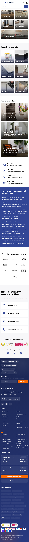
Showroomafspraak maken (15, 476)
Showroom (5, 416)
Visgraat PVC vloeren (7, 443)
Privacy (18, 416)
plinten (25, 211)
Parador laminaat (15, 517)
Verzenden (5, 418)
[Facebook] (2, 404)
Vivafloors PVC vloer (18, 494)
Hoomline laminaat (6, 514)
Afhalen (4, 421)
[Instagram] (6, 404)
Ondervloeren (5, 448)
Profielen (4, 434)
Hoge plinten (5, 436)
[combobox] (12, 6)
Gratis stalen (5, 411)
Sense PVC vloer (6, 503)
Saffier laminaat (5, 517)
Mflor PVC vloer (16, 500)
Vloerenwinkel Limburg (22, 427)
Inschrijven (22, 381)
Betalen (4, 425)
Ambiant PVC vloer (6, 491)
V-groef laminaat (20, 434)
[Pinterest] (10, 404)
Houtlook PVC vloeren (7, 446)
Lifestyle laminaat (17, 514)
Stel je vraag (15, 480)
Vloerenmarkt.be (20, 421)
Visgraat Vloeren (6, 439)
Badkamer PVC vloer (21, 447)
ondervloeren (8, 214)
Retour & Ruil (5, 423)
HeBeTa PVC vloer (6, 500)
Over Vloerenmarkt (21, 414)
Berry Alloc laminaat (20, 505)
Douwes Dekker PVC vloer (8, 497)
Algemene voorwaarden (19, 424)
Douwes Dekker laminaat (7, 505)
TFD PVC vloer (19, 497)
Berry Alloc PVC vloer (7, 508)
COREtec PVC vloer (18, 511)
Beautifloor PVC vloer (7, 511)
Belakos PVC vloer (17, 491)
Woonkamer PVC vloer (22, 445)
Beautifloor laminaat (18, 508)
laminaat (9, 211)
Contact (4, 414)
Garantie (18, 411)
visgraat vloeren (17, 211)
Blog (17, 418)
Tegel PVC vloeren (6, 441)
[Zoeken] (26, 6)
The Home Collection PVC (17, 503)
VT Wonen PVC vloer (6, 494)
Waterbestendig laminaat (20, 442)
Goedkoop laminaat (21, 436)
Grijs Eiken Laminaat (21, 439)
